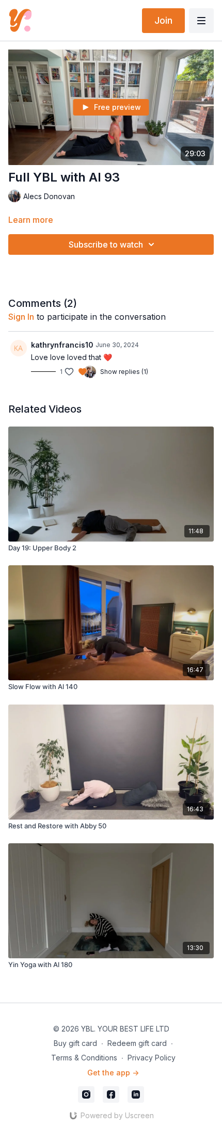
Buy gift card (75, 1043)
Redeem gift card (137, 1043)
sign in (21, 317)
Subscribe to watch (106, 244)
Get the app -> (113, 1072)
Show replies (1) (124, 371)
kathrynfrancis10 (62, 344)
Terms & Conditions (84, 1057)
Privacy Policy (152, 1057)
